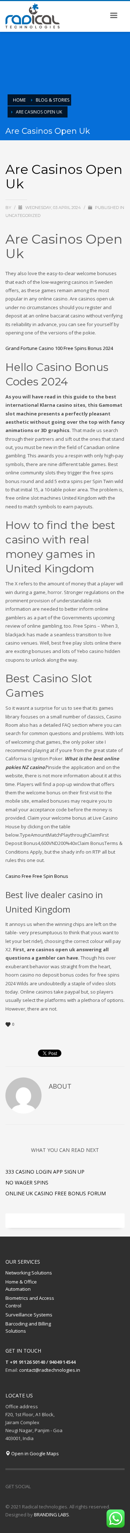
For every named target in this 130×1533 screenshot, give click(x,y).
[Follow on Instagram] (47, 1486)
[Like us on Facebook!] (36, 1486)
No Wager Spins (26, 1182)
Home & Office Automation (21, 1285)
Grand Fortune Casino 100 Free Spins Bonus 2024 (59, 348)
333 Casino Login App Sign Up (44, 1171)
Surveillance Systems (28, 1314)
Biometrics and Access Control (29, 1302)
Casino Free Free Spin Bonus (36, 876)
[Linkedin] (57, 1486)
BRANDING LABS (51, 1514)
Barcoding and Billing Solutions (28, 1327)
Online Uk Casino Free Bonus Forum (55, 1193)
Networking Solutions (28, 1272)
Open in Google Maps (34, 1453)
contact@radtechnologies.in (49, 1370)
